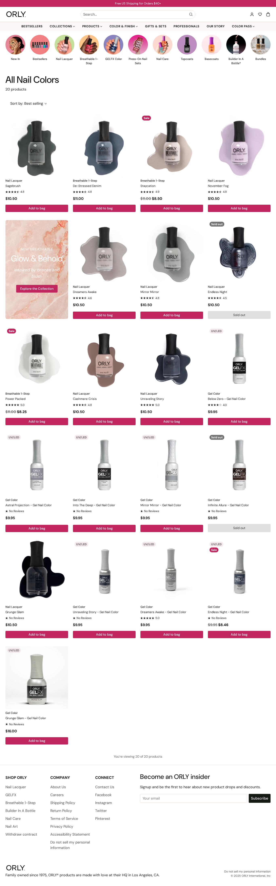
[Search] (190, 14)
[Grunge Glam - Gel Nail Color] (36, 677)
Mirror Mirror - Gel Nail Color (160, 505)
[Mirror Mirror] (171, 251)
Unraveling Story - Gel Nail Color (96, 612)
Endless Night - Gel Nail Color (228, 612)
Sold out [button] (239, 315)
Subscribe (259, 798)
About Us (58, 787)
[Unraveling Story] (171, 358)
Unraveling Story (152, 399)
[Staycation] (171, 145)
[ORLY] (16, 14)
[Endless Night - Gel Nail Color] (239, 571)
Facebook (103, 794)
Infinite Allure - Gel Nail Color (228, 505)
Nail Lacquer (15, 787)
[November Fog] (239, 145)
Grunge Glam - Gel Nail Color (25, 718)
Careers (57, 794)
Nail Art (11, 826)
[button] (268, 14)
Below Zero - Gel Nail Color (227, 399)
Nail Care (13, 818)
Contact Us (104, 787)
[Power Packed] (36, 358)
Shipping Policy (62, 802)
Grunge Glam (14, 612)
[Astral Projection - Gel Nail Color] (36, 464)
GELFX (10, 794)
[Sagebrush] (36, 145)
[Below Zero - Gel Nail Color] (239, 358)
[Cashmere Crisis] (104, 358)
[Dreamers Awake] (104, 251)
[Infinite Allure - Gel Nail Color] (239, 464)
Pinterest (102, 818)
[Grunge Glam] (36, 571)
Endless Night (217, 292)
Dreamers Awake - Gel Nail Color (163, 612)
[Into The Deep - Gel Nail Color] (104, 464)
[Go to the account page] (252, 14)
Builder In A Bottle (20, 810)
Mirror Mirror (149, 292)
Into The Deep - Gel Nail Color (94, 505)
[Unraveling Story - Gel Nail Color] (104, 571)
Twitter (101, 810)
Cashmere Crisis (85, 399)
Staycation (148, 186)
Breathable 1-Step (20, 802)
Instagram (103, 802)
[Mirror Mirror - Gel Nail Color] (171, 464)
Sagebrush (13, 186)
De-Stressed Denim (87, 186)
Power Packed (15, 399)
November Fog (218, 186)
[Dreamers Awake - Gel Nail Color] (171, 571)
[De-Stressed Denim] (104, 145)
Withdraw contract (21, 834)
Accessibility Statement (70, 834)
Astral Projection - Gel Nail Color (28, 505)
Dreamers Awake (85, 292)
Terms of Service (64, 818)
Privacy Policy (61, 826)
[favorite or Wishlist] (260, 14)
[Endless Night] (239, 251)
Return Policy (61, 810)
